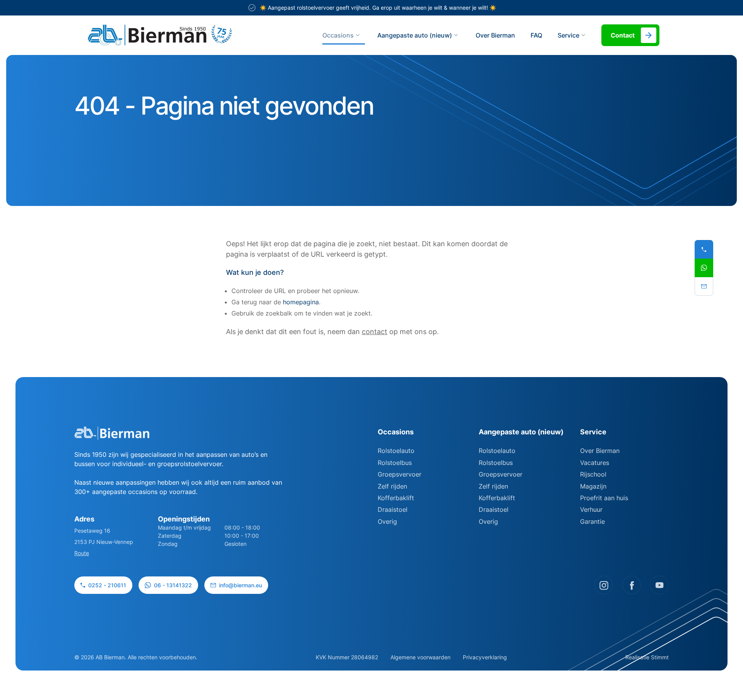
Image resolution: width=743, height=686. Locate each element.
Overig (387, 521)
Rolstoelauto (396, 450)
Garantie (592, 521)
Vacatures (594, 462)
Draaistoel (392, 509)
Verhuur (591, 509)
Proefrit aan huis (604, 498)
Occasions (338, 35)
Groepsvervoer (399, 474)
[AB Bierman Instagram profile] (603, 585)
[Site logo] (191, 35)
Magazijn (593, 486)
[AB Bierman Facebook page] (631, 585)
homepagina (301, 302)
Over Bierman (495, 35)
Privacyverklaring (485, 657)
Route (81, 553)
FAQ (536, 35)
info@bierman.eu (240, 585)
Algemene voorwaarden (420, 657)
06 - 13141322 (173, 585)
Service (593, 432)
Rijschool (593, 474)
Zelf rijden (392, 486)
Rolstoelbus (395, 462)
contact (374, 332)
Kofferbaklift (396, 498)
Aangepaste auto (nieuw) (414, 35)
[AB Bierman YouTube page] (659, 585)
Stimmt (660, 657)
